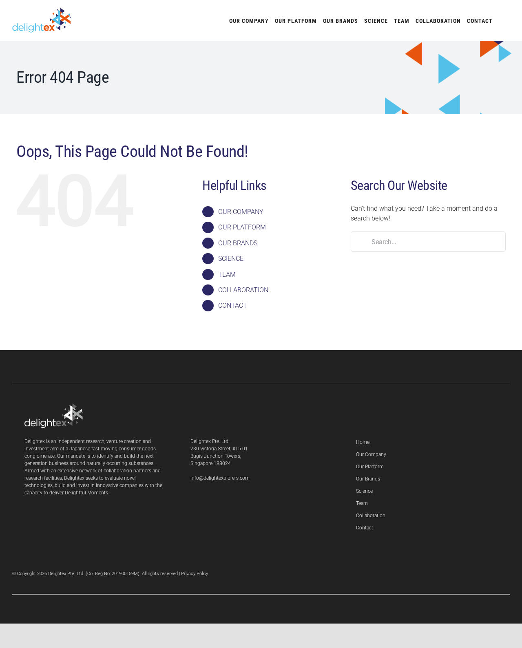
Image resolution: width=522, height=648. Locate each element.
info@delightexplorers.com (220, 478)
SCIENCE (230, 258)
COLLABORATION (243, 290)
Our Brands (368, 479)
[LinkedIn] (192, 499)
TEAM (227, 274)
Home (362, 442)
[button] (501, 20)
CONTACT (232, 305)
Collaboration (370, 515)
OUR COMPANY (240, 212)
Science (364, 491)
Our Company (371, 454)
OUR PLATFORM (242, 227)
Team (362, 503)
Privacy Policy (194, 573)
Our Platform (370, 466)
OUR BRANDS (237, 243)
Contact (364, 528)
